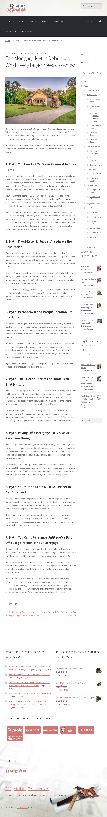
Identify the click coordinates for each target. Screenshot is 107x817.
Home (7, 40)
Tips (15, 603)
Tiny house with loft (94, 159)
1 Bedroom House (94, 140)
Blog (31, 21)
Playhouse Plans (93, 203)
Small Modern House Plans (96, 117)
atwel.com (23, 807)
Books (21, 21)
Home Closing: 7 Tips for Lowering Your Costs (58, 614)
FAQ (8, 788)
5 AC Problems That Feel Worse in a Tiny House (30, 693)
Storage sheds (95, 233)
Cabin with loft (95, 174)
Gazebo (93, 237)
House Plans (92, 94)
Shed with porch (94, 222)
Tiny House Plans (94, 146)
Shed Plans (91, 208)
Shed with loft (95, 217)
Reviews (44, 21)
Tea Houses (94, 212)
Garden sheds (95, 228)
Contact (9, 31)
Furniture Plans (93, 90)
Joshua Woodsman (38, 53)
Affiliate (20, 788)
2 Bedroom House (94, 133)
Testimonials (27, 31)
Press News (58, 21)
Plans (8, 21)
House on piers (96, 165)
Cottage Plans (92, 185)
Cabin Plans (91, 169)
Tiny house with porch (94, 152)
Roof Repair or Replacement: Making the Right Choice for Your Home (23, 614)
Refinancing (10, 549)
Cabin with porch (94, 179)
